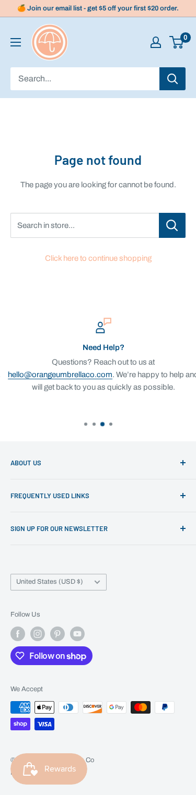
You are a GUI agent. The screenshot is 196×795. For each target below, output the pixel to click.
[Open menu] (15, 42)
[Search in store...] (172, 225)
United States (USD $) (49, 581)
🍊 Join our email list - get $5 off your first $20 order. (98, 8)
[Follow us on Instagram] (37, 634)
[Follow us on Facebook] (17, 634)
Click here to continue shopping (98, 258)
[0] (176, 42)
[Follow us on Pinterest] (57, 634)
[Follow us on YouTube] (77, 634)
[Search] (172, 78)
